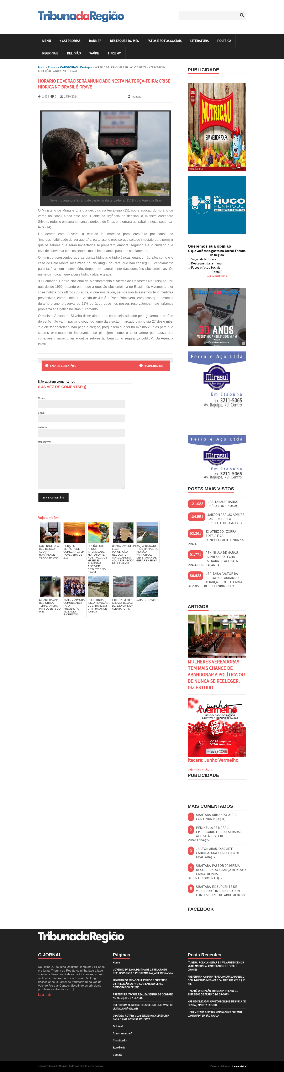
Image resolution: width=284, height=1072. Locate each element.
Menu (46, 41)
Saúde (94, 53)
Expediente (119, 1047)
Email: (41, 413)
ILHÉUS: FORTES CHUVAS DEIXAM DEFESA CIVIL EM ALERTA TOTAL (122, 604)
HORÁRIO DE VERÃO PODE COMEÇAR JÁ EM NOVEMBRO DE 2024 (73, 552)
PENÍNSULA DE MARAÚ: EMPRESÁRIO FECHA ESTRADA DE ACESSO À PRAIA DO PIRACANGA (213, 558)
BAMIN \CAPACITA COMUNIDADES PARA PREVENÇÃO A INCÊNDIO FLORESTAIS (73, 607)
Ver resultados (217, 276)
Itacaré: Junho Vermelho (213, 760)
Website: (42, 427)
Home (116, 962)
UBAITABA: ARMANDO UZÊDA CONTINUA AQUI (224, 504)
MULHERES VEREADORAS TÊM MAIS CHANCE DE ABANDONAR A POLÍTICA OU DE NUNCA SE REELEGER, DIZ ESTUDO (216, 674)
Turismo (114, 53)
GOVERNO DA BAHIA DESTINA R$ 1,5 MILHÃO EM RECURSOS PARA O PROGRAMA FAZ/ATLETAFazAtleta (143, 971)
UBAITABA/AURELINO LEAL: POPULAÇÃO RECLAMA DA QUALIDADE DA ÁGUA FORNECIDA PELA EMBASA (123, 555)
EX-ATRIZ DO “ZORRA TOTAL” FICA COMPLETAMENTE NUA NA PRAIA (216, 537)
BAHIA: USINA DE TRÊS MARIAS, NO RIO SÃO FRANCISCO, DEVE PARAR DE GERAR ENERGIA (147, 553)
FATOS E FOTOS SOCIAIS (164, 41)
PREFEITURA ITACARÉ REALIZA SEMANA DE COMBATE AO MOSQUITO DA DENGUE (143, 996)
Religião (74, 53)
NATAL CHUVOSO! (147, 600)
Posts (51, 67)
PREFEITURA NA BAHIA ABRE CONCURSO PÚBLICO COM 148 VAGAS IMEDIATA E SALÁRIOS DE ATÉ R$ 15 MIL (216, 980)
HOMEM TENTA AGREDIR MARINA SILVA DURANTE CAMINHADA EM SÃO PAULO (215, 1013)
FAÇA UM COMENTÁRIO (63, 366)
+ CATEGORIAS (69, 41)
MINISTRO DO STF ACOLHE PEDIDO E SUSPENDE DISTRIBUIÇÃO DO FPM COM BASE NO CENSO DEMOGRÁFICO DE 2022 (140, 983)
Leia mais (44, 994)
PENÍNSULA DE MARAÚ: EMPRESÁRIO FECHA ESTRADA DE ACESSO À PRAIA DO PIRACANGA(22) (216, 833)
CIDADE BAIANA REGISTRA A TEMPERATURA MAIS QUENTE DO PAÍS (50, 606)
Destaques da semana (206, 263)
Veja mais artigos (200, 769)
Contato (117, 1054)
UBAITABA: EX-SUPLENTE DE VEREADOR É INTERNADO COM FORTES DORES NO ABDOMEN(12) (220, 890)
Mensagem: (44, 442)
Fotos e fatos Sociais (205, 267)
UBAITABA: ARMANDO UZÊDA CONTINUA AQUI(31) (216, 817)
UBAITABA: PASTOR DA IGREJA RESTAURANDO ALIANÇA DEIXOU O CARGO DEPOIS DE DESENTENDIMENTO (215, 579)
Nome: (42, 398)
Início (41, 67)
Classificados (120, 1040)
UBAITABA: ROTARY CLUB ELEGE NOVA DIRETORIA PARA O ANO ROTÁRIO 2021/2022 (141, 1017)
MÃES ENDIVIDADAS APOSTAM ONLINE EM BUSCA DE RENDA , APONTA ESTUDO (217, 1003)
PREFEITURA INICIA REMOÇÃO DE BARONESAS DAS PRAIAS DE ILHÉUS (98, 606)
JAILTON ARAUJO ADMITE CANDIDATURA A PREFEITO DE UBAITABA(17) (218, 853)
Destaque (86, 67)
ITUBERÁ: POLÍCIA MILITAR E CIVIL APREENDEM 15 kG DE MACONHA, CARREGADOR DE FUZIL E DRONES (216, 966)
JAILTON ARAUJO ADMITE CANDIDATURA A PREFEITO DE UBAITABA (225, 518)
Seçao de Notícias (203, 259)
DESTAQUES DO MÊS (124, 41)
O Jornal (118, 1026)
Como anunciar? (122, 1033)
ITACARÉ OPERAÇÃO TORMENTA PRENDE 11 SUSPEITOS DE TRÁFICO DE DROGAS (213, 992)
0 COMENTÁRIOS (153, 366)
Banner (95, 41)
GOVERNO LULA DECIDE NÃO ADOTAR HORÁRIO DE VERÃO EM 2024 (49, 552)
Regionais (50, 53)
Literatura (199, 41)
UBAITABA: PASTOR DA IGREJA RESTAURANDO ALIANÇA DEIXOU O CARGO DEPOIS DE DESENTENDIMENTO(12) (217, 871)
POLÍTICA (224, 41)
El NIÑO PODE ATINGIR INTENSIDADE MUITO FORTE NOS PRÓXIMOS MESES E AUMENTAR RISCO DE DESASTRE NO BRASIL (97, 559)
